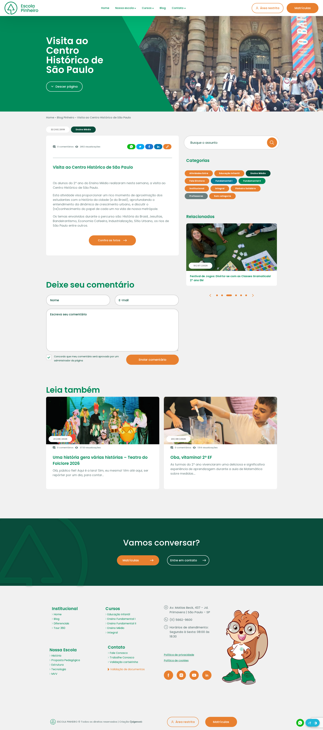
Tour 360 (59, 628)
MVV (54, 674)
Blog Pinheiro (65, 117)
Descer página (67, 86)
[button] (210, 295)
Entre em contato (183, 560)
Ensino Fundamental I (121, 619)
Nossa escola (124, 8)
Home (105, 8)
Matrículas (303, 8)
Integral (112, 632)
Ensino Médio (115, 628)
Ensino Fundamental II (121, 623)
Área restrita (269, 8)
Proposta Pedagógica (65, 660)
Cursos (147, 8)
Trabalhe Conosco (122, 657)
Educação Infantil (118, 614)
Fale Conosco (119, 653)
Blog (163, 8)
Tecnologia (58, 669)
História (56, 656)
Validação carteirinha (124, 662)
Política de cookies (176, 660)
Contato (178, 8)
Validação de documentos (127, 669)
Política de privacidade (179, 655)
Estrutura (57, 665)
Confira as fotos (109, 240)
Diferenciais (61, 623)
